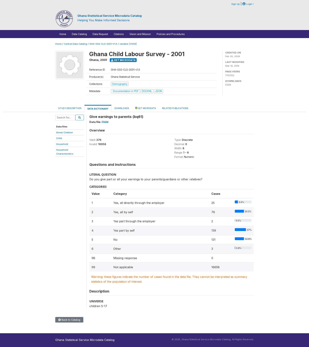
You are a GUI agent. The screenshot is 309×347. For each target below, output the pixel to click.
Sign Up (235, 4)
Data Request (100, 34)
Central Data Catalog (75, 44)
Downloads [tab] (121, 108)
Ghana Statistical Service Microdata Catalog (109, 16)
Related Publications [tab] (175, 108)
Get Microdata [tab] (146, 108)
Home (63, 34)
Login (249, 4)
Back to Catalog (70, 319)
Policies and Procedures (171, 34)
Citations (119, 34)
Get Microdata (124, 60)
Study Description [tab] (69, 108)
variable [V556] (128, 44)
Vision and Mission (140, 34)
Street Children (64, 132)
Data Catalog (79, 34)
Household (62, 144)
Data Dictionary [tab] (97, 108)
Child (59, 138)
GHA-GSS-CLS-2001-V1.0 (103, 44)
